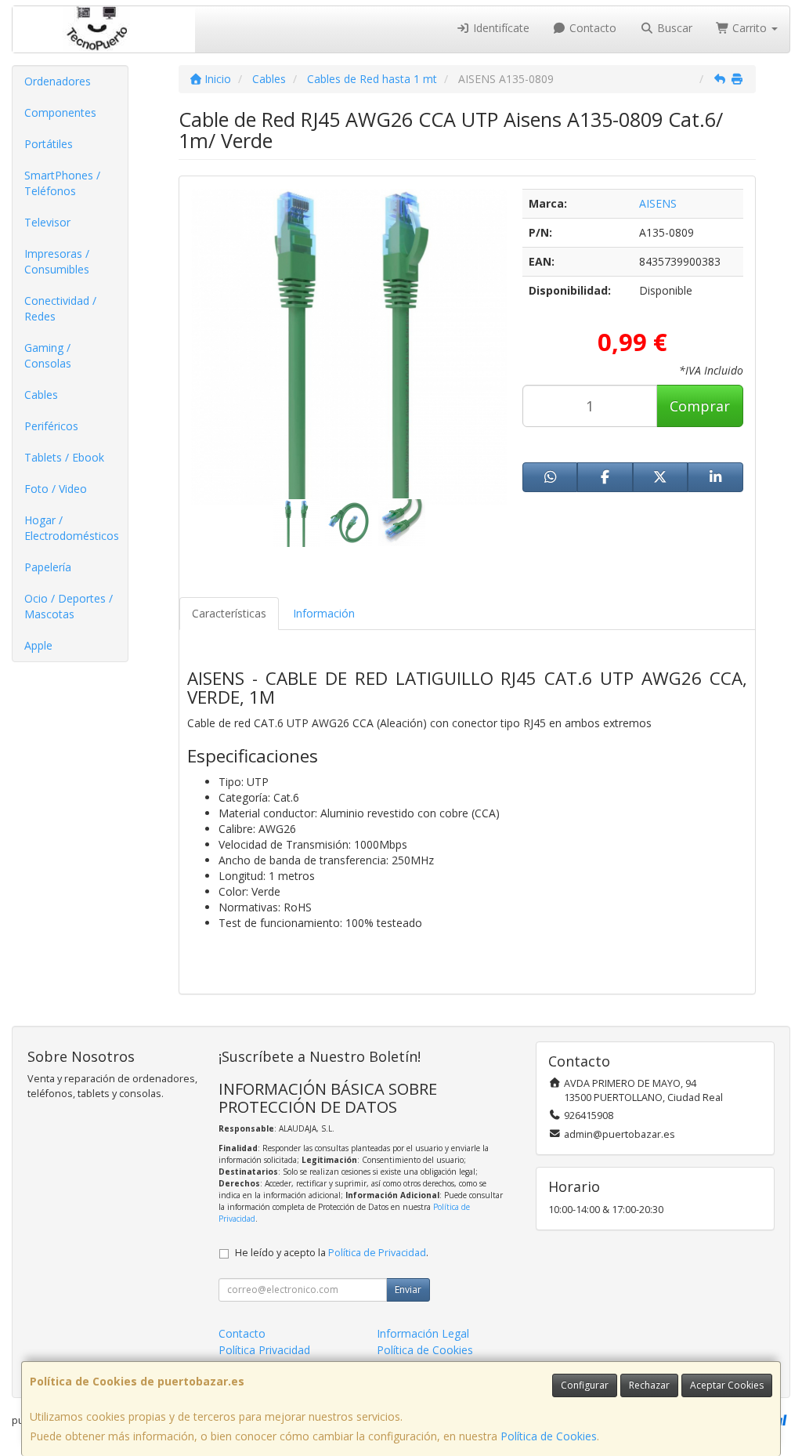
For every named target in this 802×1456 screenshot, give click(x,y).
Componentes (60, 112)
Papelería (47, 567)
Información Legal (423, 1333)
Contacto (591, 27)
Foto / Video (55, 488)
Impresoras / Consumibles (56, 261)
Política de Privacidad (377, 1252)
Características (229, 613)
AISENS (658, 203)
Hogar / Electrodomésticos (71, 527)
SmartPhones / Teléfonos (62, 183)
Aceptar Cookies (727, 1385)
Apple (38, 645)
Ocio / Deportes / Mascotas (68, 606)
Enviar (408, 1289)
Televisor (47, 222)
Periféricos (51, 425)
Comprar (700, 406)
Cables (41, 394)
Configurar (585, 1385)
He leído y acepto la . (331, 1252)
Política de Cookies (548, 1436)
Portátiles (48, 143)
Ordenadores (57, 81)
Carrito (749, 27)
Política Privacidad (264, 1349)
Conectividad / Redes (60, 308)
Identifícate (499, 27)
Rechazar (649, 1385)
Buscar (673, 27)
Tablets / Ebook (64, 457)
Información (324, 613)
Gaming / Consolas (47, 355)
